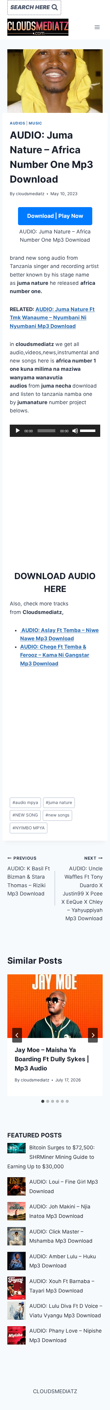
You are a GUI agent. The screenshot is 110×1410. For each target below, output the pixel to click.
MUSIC (35, 123)
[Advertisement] (55, 502)
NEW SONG (25, 815)
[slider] (88, 430)
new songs (57, 815)
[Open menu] (97, 27)
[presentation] (55, 1006)
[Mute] (75, 431)
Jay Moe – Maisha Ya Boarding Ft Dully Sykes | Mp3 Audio (52, 1059)
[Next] (93, 1035)
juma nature (59, 802)
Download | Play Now (55, 216)
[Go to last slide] (17, 1035)
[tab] (42, 1101)
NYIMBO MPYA (29, 827)
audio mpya (25, 802)
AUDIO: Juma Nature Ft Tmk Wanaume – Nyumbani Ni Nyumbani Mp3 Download (52, 317)
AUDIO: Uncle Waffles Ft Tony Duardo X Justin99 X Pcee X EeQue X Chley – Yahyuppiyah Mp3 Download (82, 889)
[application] (55, 431)
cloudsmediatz (30, 193)
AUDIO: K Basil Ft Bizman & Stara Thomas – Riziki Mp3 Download (28, 876)
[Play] (18, 431)
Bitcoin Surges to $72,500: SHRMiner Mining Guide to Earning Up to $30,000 (51, 1156)
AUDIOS (17, 123)
